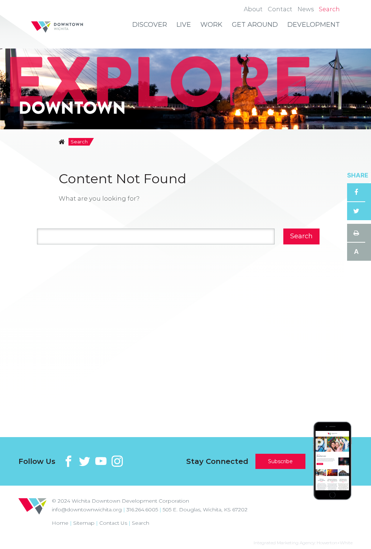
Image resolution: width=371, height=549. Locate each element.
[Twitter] (84, 461)
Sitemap (84, 523)
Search (140, 523)
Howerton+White (335, 542)
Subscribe (280, 461)
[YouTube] (101, 461)
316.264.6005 (142, 509)
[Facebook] (68, 461)
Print (356, 233)
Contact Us (113, 523)
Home (60, 523)
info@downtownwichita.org (87, 509)
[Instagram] (117, 461)
